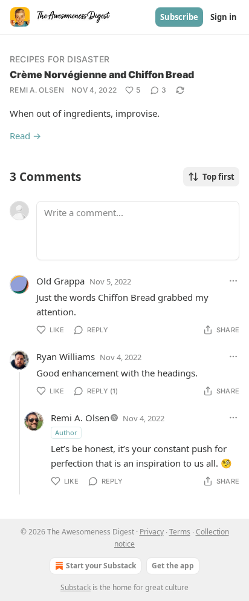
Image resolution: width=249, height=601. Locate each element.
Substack (75, 587)
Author (66, 432)
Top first (218, 176)
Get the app (173, 565)
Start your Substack (101, 565)
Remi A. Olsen (37, 89)
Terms (179, 532)
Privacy (152, 532)
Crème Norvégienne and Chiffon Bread (102, 74)
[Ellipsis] (233, 281)
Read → (25, 136)
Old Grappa (60, 281)
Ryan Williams (65, 356)
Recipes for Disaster (59, 59)
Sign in (223, 16)
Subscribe (179, 16)
